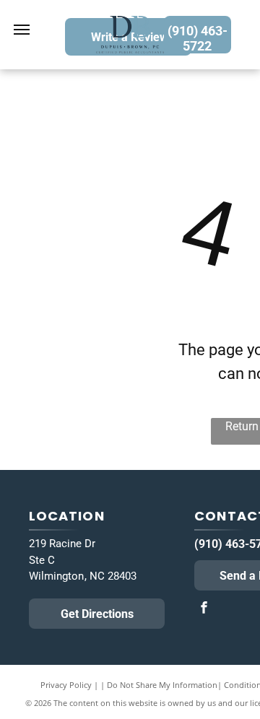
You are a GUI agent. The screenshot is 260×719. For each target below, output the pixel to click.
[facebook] (203, 609)
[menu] (21, 29)
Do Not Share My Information (162, 684)
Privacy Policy (66, 684)
